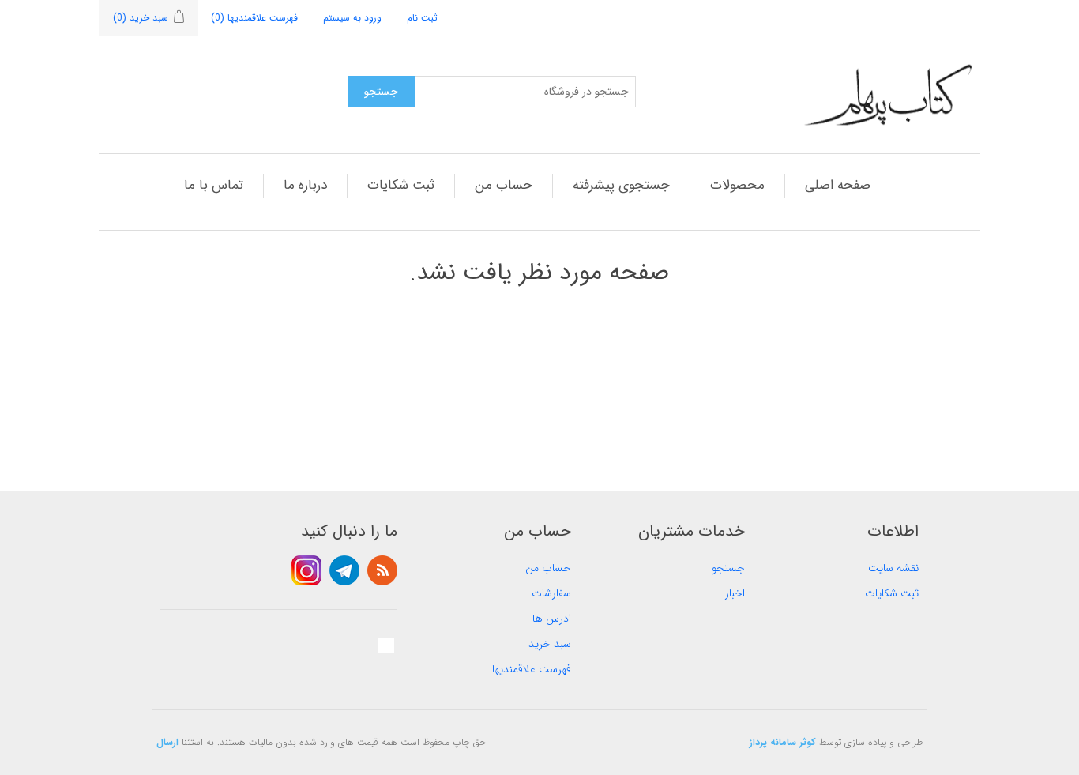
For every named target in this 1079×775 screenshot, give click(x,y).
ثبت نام (422, 17)
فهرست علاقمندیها (531, 669)
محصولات (737, 185)
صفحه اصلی (837, 185)
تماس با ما (213, 185)
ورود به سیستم (352, 17)
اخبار (735, 593)
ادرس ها (551, 618)
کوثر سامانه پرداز (783, 742)
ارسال (167, 742)
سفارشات (551, 593)
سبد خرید (549, 644)
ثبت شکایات (400, 185)
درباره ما (305, 185)
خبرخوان (382, 570)
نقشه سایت (893, 568)
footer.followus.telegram (344, 570)
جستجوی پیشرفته (621, 185)
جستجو (728, 568)
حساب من (503, 185)
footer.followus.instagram (306, 570)
